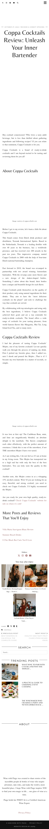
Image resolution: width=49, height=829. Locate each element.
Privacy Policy (24, 812)
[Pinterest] (10, 3)
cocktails (7, 630)
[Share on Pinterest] (14, 626)
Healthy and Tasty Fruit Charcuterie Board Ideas (36, 636)
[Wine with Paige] (24, 15)
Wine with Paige (19, 823)
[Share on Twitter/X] (11, 626)
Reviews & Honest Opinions (32, 27)
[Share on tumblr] (17, 626)
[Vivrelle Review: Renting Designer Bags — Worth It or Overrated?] (13, 575)
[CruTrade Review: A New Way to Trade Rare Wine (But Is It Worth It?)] (24, 605)
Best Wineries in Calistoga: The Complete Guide (9, 636)
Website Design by (24, 826)
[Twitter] (3, 3)
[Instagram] (6, 3)
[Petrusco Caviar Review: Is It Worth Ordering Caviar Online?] (36, 575)
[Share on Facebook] (8, 626)
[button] (46, 2)
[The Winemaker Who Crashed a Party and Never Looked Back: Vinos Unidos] (10, 708)
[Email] (14, 3)
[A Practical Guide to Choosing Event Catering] (10, 690)
